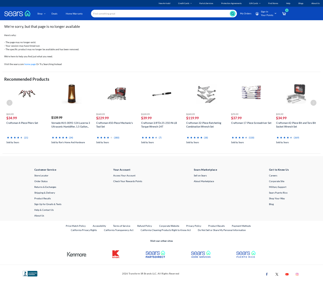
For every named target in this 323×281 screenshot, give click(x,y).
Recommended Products (26, 79)
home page (30, 64)
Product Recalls (42, 198)
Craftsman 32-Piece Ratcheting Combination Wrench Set (203, 124)
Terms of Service (121, 225)
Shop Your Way (277, 198)
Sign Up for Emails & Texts (47, 204)
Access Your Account (124, 175)
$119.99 (192, 118)
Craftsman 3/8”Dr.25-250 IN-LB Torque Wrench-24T (159, 124)
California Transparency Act (118, 230)
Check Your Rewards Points (127, 181)
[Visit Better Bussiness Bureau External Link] (30, 273)
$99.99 (279, 114)
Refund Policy (144, 225)
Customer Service (45, 169)
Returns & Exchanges (45, 186)
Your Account (121, 169)
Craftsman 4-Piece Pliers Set (22, 122)
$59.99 (10, 114)
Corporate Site (276, 181)
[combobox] (164, 13)
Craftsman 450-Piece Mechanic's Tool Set (114, 124)
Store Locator (41, 175)
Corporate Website (169, 225)
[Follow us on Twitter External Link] (277, 274)
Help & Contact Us (44, 209)
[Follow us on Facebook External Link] (266, 274)
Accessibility (99, 225)
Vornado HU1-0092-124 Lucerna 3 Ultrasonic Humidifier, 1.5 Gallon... (70, 124)
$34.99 (11, 118)
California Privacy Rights (84, 230)
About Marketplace (204, 181)
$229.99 (102, 118)
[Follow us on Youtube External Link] (287, 274)
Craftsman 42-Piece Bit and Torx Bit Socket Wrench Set (296, 124)
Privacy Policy (193, 225)
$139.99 (145, 114)
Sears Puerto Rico (278, 192)
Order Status (41, 181)
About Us (39, 215)
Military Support (277, 186)
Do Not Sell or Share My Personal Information (222, 230)
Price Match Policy (76, 225)
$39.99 (146, 118)
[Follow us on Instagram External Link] (297, 274)
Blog (271, 204)
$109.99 (56, 117)
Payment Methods (241, 225)
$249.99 (190, 114)
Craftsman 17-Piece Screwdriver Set (251, 122)
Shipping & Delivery (44, 192)
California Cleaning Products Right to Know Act (166, 230)
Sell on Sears (200, 175)
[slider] (14, 136)
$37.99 (236, 118)
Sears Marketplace (205, 169)
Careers (273, 175)
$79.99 (234, 114)
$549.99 (100, 114)
